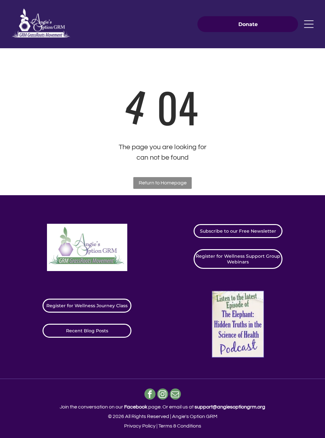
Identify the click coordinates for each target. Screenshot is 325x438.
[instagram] (162, 394)
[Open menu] (309, 24)
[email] (175, 394)
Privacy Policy (140, 425)
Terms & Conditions (179, 425)
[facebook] (150, 394)
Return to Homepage (163, 182)
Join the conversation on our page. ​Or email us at (162, 406)
